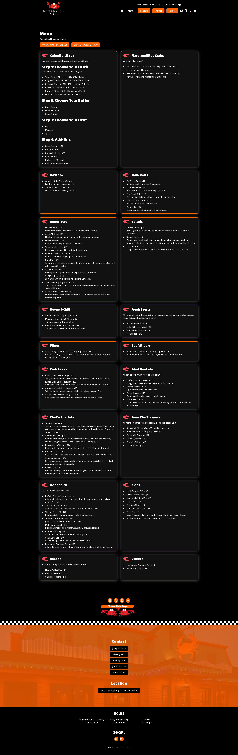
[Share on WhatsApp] (122, 600)
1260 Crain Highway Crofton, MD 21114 (119, 690)
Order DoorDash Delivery (86, 44)
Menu (130, 10)
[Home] (121, 10)
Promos (158, 10)
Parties (172, 10)
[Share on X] (116, 600)
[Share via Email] (128, 600)
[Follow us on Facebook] (116, 739)
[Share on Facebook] (110, 600)
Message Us (119, 654)
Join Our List (119, 672)
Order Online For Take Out (54, 44)
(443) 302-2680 (119, 648)
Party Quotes (119, 660)
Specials (144, 10)
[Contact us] (188, 10)
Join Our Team (119, 666)
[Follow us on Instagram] (122, 739)
